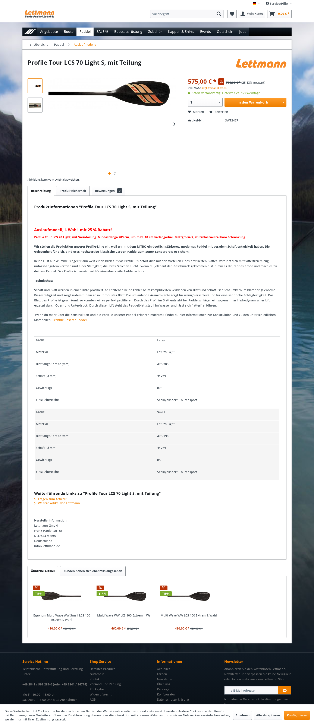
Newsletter (165, 679)
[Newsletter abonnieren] (284, 690)
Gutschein (97, 674)
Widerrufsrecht (101, 694)
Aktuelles (163, 669)
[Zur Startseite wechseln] (29, 31)
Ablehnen (242, 715)
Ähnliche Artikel (43, 571)
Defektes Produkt (102, 669)
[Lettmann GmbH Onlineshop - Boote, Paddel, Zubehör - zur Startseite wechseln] (39, 15)
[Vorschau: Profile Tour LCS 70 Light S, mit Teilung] (35, 85)
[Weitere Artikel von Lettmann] (261, 66)
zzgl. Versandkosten (214, 88)
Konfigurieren (297, 715)
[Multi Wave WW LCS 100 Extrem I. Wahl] (125, 596)
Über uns (163, 684)
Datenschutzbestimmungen (263, 699)
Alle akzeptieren (268, 715)
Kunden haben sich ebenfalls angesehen (92, 571)
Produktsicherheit (73, 191)
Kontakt (95, 679)
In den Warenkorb (253, 102)
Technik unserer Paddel (69, 320)
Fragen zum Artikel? (51, 499)
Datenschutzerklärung (173, 699)
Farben (162, 674)
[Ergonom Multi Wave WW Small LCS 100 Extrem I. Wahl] (61, 596)
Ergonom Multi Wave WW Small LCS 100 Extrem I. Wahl (61, 617)
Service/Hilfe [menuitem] (279, 3)
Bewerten (221, 112)
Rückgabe (97, 689)
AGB (93, 699)
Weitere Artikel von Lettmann (58, 503)
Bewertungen (107, 191)
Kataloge (163, 689)
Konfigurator (166, 694)
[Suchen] (218, 14)
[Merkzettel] (232, 14)
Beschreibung (41, 191)
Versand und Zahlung (105, 684)
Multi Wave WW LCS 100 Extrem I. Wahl (125, 615)
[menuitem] (188, 14)
